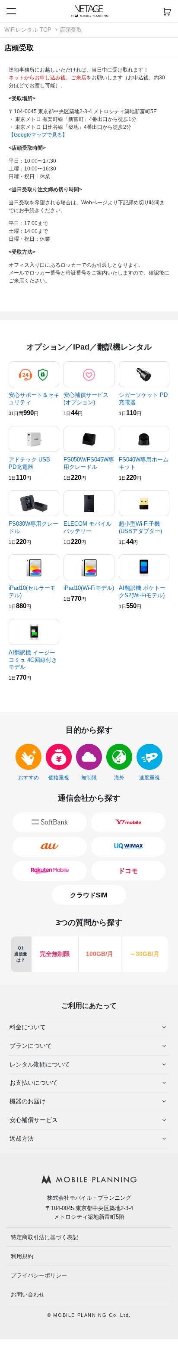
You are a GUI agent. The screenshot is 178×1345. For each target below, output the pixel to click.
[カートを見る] (166, 11)
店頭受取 (71, 29)
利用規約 (22, 1256)
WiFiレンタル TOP (27, 29)
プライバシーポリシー (39, 1275)
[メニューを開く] (11, 11)
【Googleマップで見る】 (38, 135)
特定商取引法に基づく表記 (44, 1237)
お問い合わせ (27, 1294)
